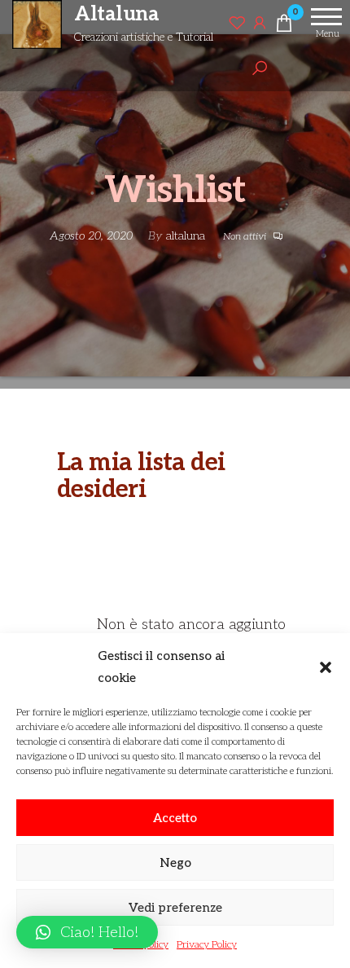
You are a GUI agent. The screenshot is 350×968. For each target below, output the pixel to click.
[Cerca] (260, 68)
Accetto (175, 818)
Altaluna (116, 14)
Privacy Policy (207, 945)
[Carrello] (284, 26)
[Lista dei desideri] (237, 23)
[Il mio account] (260, 23)
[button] (325, 667)
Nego (175, 863)
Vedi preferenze (175, 907)
